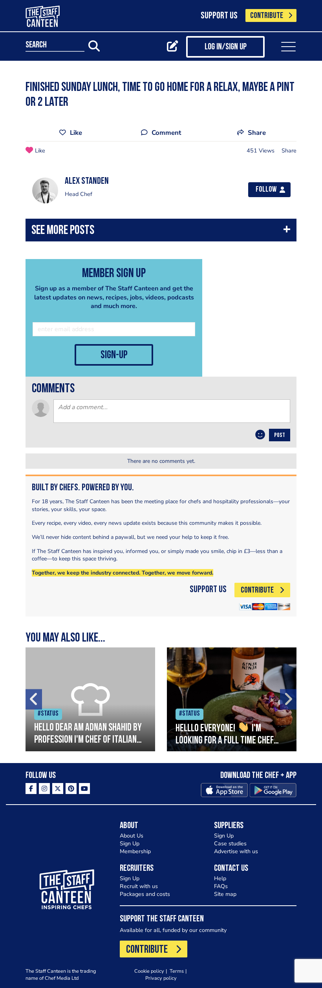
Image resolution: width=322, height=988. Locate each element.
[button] (161, 232)
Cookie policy (149, 971)
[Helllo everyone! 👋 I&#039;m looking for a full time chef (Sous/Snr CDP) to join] (231, 699)
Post (279, 435)
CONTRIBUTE (266, 16)
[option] (90, 699)
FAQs (221, 886)
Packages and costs (145, 894)
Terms (177, 971)
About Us (131, 835)
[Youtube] (84, 788)
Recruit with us (139, 886)
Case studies (230, 843)
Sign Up (129, 843)
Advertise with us (236, 851)
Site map (225, 894)
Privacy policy (161, 978)
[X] (57, 788)
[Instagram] (44, 788)
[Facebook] (31, 788)
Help (220, 878)
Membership (135, 851)
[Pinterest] (71, 788)
